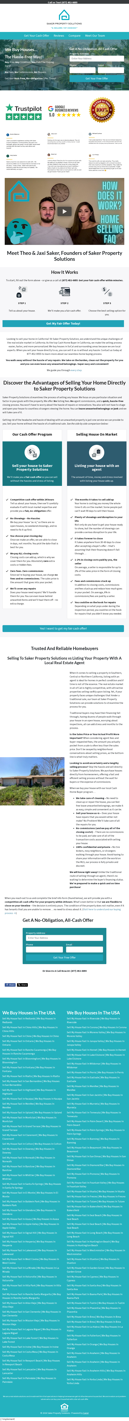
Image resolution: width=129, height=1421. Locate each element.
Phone (73, 65)
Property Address (80, 53)
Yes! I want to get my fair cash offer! (63, 628)
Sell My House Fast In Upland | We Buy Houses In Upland (32, 1112)
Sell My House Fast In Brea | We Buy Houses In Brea (94, 1317)
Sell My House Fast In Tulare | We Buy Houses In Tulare (96, 1201)
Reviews (59, 36)
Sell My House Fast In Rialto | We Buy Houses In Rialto (31, 1076)
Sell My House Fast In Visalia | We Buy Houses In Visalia (96, 1191)
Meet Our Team (95, 36)
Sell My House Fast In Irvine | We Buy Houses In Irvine (30, 1347)
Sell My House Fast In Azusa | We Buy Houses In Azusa (30, 1219)
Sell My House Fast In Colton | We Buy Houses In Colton (31, 1144)
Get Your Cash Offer (36, 36)
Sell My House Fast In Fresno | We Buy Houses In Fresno (96, 1196)
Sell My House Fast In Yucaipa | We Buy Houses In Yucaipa (32, 1099)
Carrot (86, 1413)
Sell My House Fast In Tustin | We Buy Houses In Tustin (96, 1303)
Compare (75, 36)
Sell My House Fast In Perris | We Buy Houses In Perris (95, 1072)
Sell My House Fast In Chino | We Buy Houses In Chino (30, 1036)
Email (101, 65)
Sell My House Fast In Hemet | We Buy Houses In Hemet (96, 1050)
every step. (76, 370)
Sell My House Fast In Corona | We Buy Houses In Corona (96, 1027)
